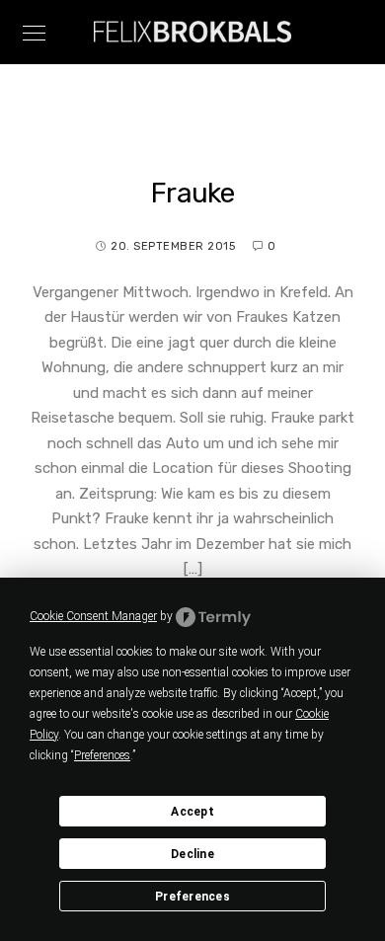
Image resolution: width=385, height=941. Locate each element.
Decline (192, 854)
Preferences (192, 896)
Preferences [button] (102, 755)
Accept (192, 812)
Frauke (192, 193)
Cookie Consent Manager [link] (93, 616)
